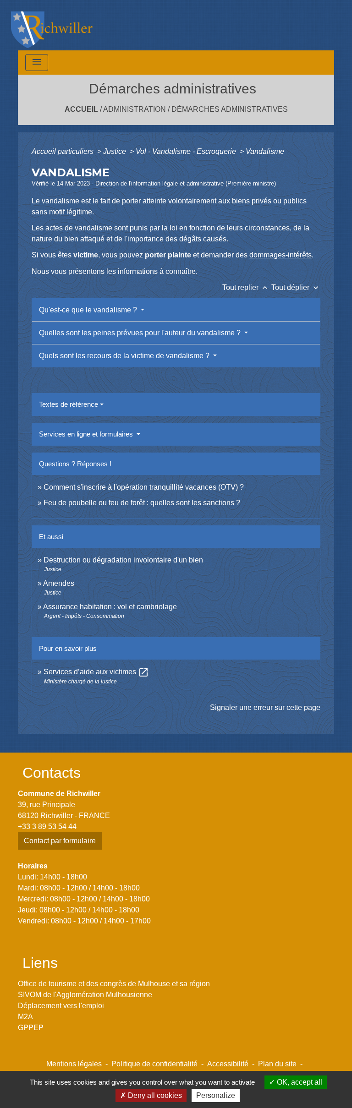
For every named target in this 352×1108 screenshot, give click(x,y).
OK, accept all (298, 1082)
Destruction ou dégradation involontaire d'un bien (123, 560)
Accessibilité (227, 1064)
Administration (134, 109)
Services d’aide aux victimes (96, 672)
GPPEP (31, 1028)
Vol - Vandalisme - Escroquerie (187, 151)
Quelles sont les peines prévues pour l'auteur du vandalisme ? (140, 333)
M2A (25, 1017)
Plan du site (277, 1064)
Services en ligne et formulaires (87, 434)
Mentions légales (74, 1064)
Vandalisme (265, 151)
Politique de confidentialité (154, 1064)
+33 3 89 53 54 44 (47, 826)
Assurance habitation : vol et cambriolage (110, 607)
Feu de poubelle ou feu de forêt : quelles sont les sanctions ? (142, 503)
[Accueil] (52, 25)
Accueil (81, 109)
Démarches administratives (229, 109)
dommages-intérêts (280, 255)
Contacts (51, 772)
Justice (115, 151)
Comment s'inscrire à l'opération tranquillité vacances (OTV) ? (144, 487)
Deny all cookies (154, 1095)
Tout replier (246, 287)
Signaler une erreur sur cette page (265, 707)
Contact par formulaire (60, 841)
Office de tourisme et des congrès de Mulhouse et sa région (114, 984)
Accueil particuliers (63, 151)
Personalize (215, 1095)
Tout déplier (295, 287)
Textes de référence (68, 404)
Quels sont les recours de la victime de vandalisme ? (125, 356)
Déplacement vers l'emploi (61, 1006)
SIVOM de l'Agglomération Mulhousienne (85, 995)
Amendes (58, 583)
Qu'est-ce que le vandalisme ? (89, 310)
